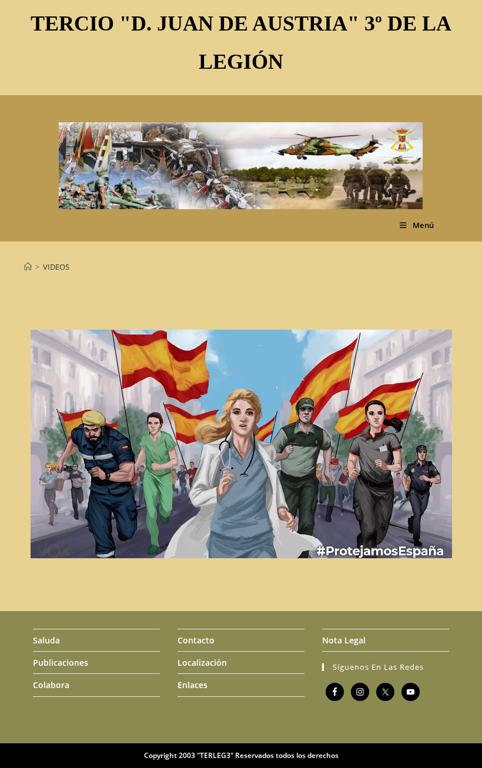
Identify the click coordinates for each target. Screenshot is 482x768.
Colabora (51, 684)
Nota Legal (344, 640)
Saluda (46, 640)
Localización (202, 662)
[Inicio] (28, 266)
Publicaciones (60, 662)
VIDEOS (56, 266)
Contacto (196, 640)
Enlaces (192, 684)
